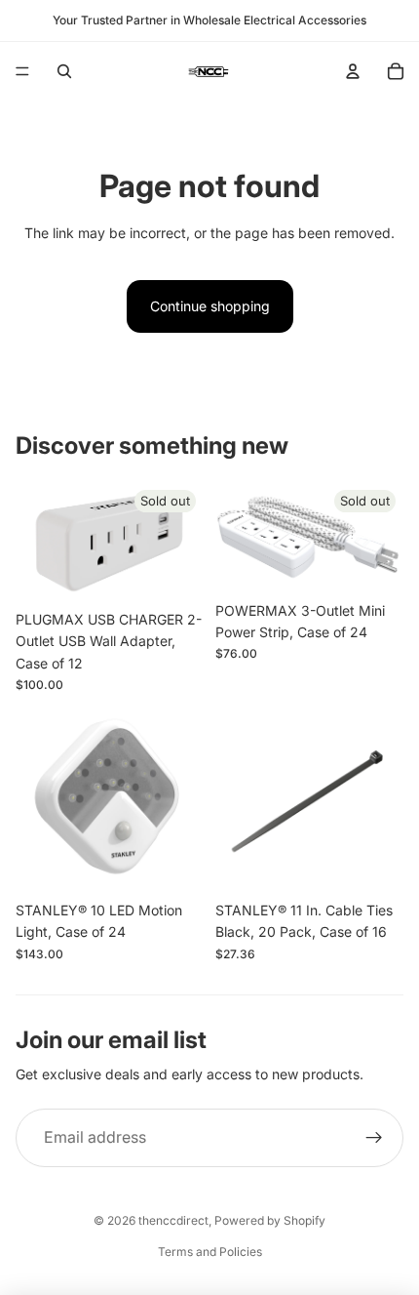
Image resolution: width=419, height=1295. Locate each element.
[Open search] (64, 71)
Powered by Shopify (269, 1220)
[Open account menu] (352, 71)
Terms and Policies (210, 1251)
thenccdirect (173, 1220)
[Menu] (22, 71)
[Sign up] (374, 1137)
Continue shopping (210, 306)
